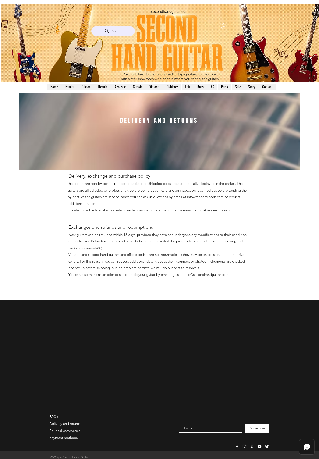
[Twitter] (267, 446)
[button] (223, 26)
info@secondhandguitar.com (206, 274)
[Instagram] (244, 446)
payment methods (64, 437)
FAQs (54, 416)
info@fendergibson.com (205, 197)
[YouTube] (259, 446)
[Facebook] (237, 446)
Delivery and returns (65, 423)
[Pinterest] (252, 446)
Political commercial (65, 430)
